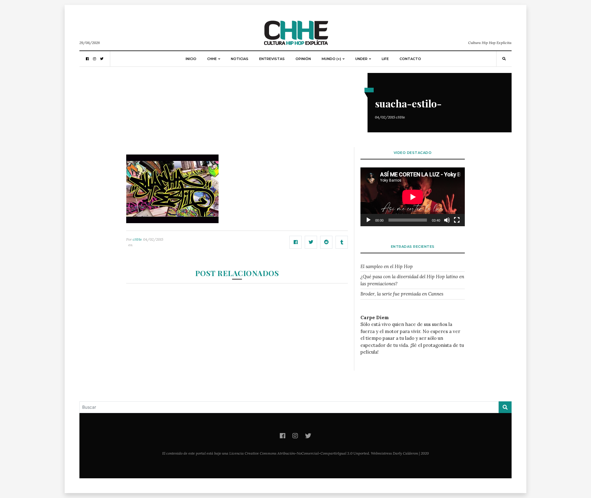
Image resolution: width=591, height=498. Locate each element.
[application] (412, 196)
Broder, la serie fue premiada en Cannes (401, 294)
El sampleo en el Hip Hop (386, 266)
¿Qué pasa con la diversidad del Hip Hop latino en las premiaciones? (412, 280)
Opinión (303, 59)
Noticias (239, 59)
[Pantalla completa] (457, 220)
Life (385, 59)
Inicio (191, 59)
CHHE (212, 59)
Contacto (410, 59)
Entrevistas (272, 59)
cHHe (400, 117)
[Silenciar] (447, 220)
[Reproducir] (368, 220)
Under (361, 59)
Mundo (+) (331, 59)
